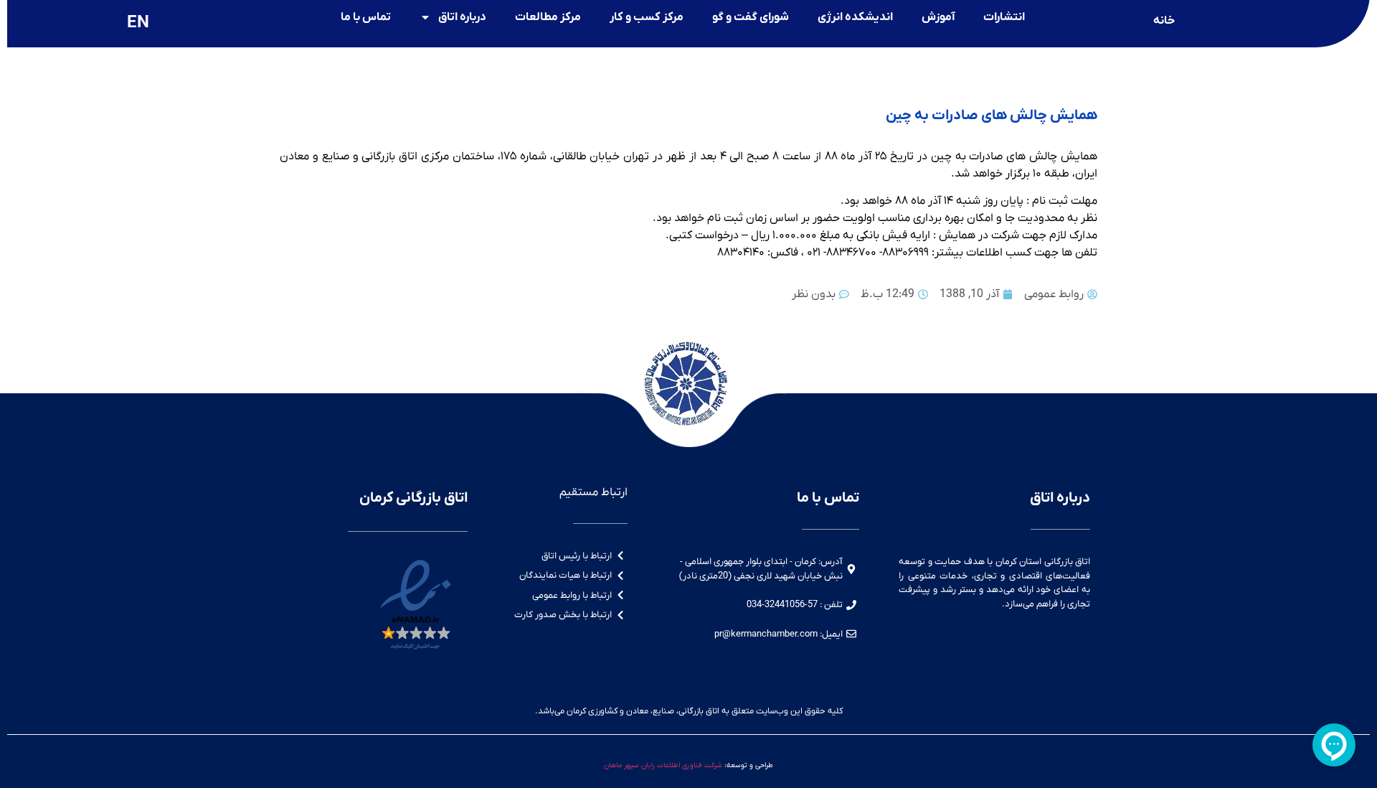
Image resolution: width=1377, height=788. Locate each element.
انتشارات (1004, 17)
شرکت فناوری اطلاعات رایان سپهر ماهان (663, 765)
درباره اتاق (462, 17)
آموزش (938, 17)
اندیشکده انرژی (855, 17)
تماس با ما (366, 17)
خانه (1164, 21)
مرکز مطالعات (548, 17)
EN (138, 22)
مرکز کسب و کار (646, 17)
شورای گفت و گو (750, 17)
